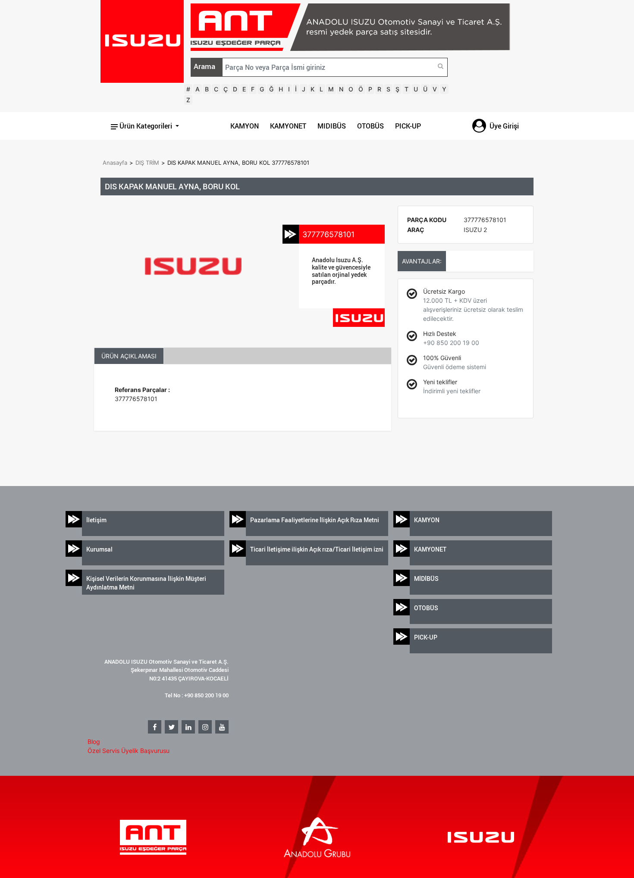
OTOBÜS (370, 126)
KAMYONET (288, 126)
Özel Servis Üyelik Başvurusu (128, 750)
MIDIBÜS (331, 126)
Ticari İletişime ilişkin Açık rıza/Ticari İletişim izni (316, 549)
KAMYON (244, 126)
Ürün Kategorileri (146, 126)
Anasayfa (115, 162)
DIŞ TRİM (147, 162)
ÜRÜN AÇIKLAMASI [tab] (129, 356)
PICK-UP (408, 126)
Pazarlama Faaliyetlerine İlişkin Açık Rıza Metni (314, 520)
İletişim (96, 520)
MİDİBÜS (426, 578)
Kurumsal (99, 549)
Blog (94, 741)
